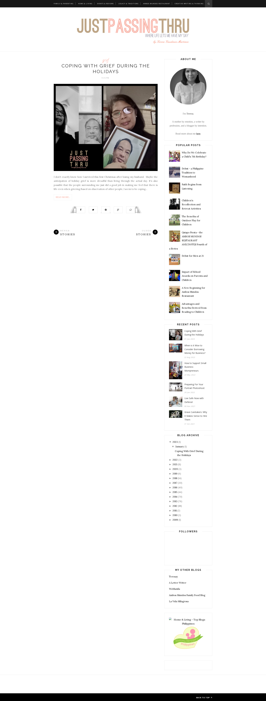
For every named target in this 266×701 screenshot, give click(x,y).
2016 (175, 487)
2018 (175, 478)
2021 (175, 464)
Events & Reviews (105, 4)
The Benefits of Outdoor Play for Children (191, 220)
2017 (175, 482)
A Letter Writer (177, 582)
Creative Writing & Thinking (189, 4)
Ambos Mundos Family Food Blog (187, 595)
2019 (175, 473)
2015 (175, 492)
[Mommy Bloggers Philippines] (188, 649)
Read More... (63, 197)
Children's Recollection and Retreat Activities (191, 204)
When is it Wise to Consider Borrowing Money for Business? (194, 349)
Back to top (203, 697)
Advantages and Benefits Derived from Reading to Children (194, 307)
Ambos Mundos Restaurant (156, 4)
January (179, 446)
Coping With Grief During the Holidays (194, 332)
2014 (175, 496)
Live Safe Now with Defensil (194, 400)
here (198, 133)
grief (106, 60)
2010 (175, 515)
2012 (175, 505)
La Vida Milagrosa (179, 601)
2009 (175, 519)
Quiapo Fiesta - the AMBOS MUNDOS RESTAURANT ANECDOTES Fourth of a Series (188, 240)
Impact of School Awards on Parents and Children (195, 275)
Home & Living (85, 4)
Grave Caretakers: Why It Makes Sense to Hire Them (195, 416)
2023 (175, 441)
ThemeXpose (77, 697)
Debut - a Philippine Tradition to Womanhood (193, 172)
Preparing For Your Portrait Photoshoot (194, 386)
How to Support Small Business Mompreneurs (195, 367)
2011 (175, 510)
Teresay (173, 576)
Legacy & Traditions (128, 4)
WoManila (174, 588)
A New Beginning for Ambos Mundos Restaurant (193, 291)
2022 (175, 459)
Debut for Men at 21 (193, 255)
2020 (175, 469)
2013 (175, 501)
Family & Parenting (64, 4)
